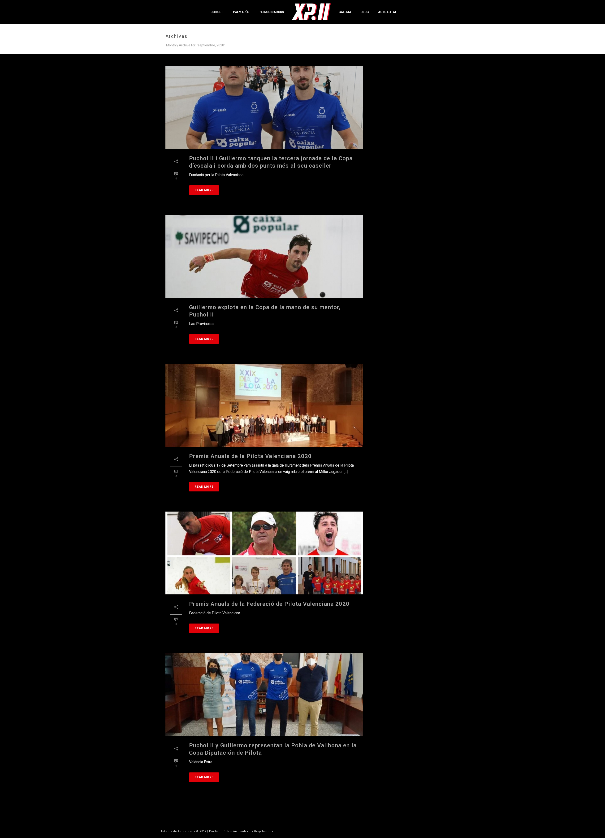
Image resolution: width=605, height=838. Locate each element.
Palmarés (241, 12)
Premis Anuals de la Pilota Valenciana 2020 (250, 456)
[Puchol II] (311, 12)
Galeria (345, 12)
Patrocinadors (271, 12)
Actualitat (387, 12)
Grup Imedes (263, 831)
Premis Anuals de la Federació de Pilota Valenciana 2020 (269, 604)
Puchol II (216, 12)
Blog (365, 12)
